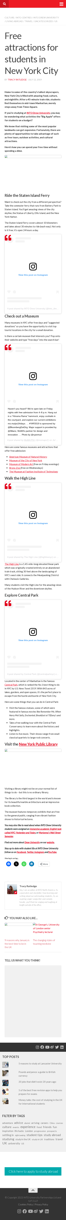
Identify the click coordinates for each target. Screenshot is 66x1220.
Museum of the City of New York (25, 460)
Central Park (11, 684)
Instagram (39, 852)
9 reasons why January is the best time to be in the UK (17, 943)
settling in (8, 1135)
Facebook (21, 852)
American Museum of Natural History (28, 456)
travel (59, 1139)
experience (27, 1127)
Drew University (32, 842)
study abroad (52, 1135)
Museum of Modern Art (21, 464)
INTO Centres (24, 17)
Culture (9, 17)
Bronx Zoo (15, 467)
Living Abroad (14, 21)
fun (55, 1127)
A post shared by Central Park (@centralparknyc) (31, 674)
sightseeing (20, 1135)
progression (40, 1131)
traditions (49, 1139)
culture (7, 1127)
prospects (52, 1131)
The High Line (12, 564)
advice (18, 1122)
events (16, 1127)
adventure (7, 1122)
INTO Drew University (46, 17)
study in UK (37, 1139)
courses (59, 1123)
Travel (29, 21)
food (39, 1127)
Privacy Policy (41, 1204)
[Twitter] (57, 1047)
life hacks (19, 1131)
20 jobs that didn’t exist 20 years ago (37, 1081)
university (14, 1143)
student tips (35, 1135)
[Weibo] (52, 1047)
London (29, 1130)
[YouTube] (47, 1047)
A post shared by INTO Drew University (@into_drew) (33, 308)
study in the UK (23, 1139)
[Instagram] (37, 1047)
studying (8, 1139)
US (56, 21)
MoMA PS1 (29, 440)
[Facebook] (42, 1047)
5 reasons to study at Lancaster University (40, 1063)
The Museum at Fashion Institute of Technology (33, 471)
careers (44, 1123)
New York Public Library (38, 744)
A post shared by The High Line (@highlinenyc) (30, 557)
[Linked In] (62, 1047)
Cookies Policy (25, 1204)
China (52, 1123)
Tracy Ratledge (17, 79)
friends (47, 1127)
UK (4, 1143)
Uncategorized (43, 21)
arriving (35, 1123)
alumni (27, 1123)
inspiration (7, 1131)
